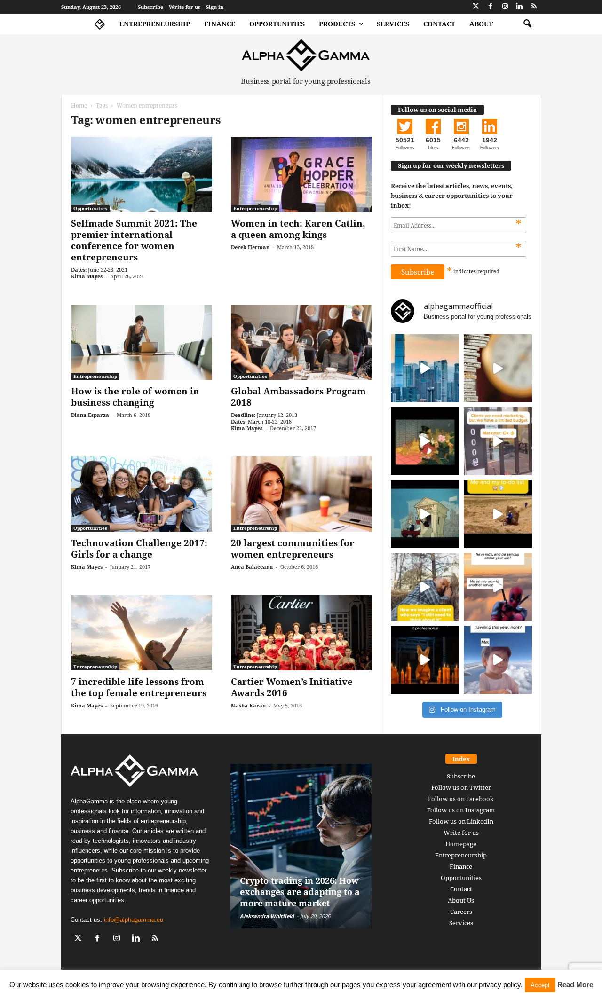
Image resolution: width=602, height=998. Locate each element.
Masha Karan (248, 705)
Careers (461, 911)
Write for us (184, 6)
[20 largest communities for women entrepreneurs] (301, 494)
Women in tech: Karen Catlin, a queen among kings (298, 229)
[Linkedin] (519, 7)
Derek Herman (250, 247)
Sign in (214, 6)
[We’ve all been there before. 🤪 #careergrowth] (425, 587)
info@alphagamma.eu (133, 919)
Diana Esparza (90, 414)
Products (337, 23)
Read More (575, 985)
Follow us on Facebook (461, 798)
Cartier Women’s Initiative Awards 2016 (292, 687)
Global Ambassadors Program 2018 (298, 397)
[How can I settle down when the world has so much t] (498, 587)
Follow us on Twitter (461, 787)
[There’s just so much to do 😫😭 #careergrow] (498, 514)
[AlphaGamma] (306, 55)
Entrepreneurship (154, 23)
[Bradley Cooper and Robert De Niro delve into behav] (498, 368)
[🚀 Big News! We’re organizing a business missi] (425, 368)
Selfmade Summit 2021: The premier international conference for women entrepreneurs (134, 240)
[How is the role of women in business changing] (141, 342)
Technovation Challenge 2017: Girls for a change (139, 548)
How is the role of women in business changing (135, 397)
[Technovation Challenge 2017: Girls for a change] (141, 494)
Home (79, 106)
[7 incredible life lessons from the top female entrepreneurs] (141, 632)
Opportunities (277, 23)
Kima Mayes (87, 276)
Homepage (460, 844)
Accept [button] (540, 985)
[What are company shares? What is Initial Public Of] (425, 514)
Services (393, 23)
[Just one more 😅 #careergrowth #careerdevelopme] (498, 660)
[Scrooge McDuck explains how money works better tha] (425, 441)
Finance (219, 23)
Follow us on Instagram (461, 810)
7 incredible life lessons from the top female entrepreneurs (138, 687)
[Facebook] (490, 7)
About (481, 23)
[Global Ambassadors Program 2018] (301, 342)
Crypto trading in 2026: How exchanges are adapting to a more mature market (300, 892)
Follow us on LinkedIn (461, 821)
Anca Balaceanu (252, 566)
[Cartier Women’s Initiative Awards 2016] (301, 632)
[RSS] (534, 7)
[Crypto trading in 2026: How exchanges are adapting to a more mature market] (301, 846)
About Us (461, 900)
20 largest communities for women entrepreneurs (292, 548)
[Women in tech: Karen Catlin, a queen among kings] (301, 174)
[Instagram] (505, 7)
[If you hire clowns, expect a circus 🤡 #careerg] (498, 441)
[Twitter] (476, 7)
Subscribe (150, 6)
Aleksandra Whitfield (267, 915)
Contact (439, 23)
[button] (527, 24)
